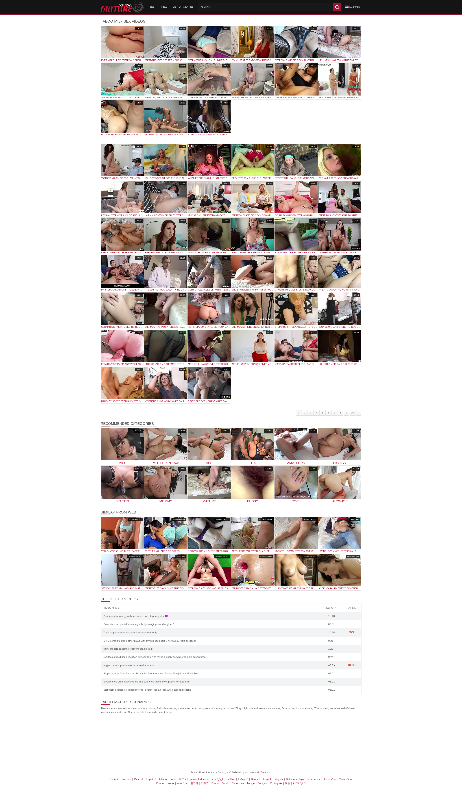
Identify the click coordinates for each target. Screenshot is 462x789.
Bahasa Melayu (295, 779)
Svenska (126, 779)
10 (352, 412)
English (267, 779)
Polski (173, 779)
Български (238, 783)
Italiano (162, 779)
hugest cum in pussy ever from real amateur (128, 665)
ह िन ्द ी (299, 783)
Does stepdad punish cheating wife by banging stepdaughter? (138, 624)
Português (276, 783)
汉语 (287, 783)
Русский (138, 779)
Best (152, 6)
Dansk (225, 783)
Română (114, 779)
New (164, 6)
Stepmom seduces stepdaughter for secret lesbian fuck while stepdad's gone (147, 689)
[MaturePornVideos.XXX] (123, 7)
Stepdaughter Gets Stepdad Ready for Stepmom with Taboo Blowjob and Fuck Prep (151, 673)
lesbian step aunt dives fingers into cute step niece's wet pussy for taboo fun (146, 681)
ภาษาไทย (182, 783)
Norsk (170, 783)
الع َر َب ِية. (218, 779)
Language (354, 7)
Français (262, 783)
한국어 (194, 783)
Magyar (278, 779)
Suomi (215, 783)
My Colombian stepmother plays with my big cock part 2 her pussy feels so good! (149, 640)
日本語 (204, 783)
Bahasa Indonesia (199, 779)
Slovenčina (345, 779)
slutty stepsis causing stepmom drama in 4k (128, 648)
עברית (182, 779)
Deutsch (255, 779)
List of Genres (183, 6)
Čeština (230, 779)
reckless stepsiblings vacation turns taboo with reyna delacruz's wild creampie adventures (154, 656)
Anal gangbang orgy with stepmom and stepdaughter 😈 (135, 616)
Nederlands (313, 779)
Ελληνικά (243, 779)
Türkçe (251, 783)
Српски (160, 783)
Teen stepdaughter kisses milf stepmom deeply (130, 632)
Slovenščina (329, 779)
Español (151, 779)
